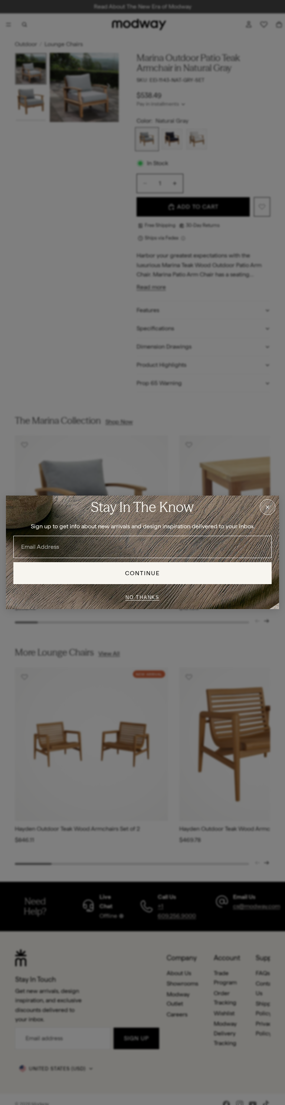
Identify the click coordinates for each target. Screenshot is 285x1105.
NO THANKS (142, 597)
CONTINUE (142, 573)
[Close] (267, 507)
